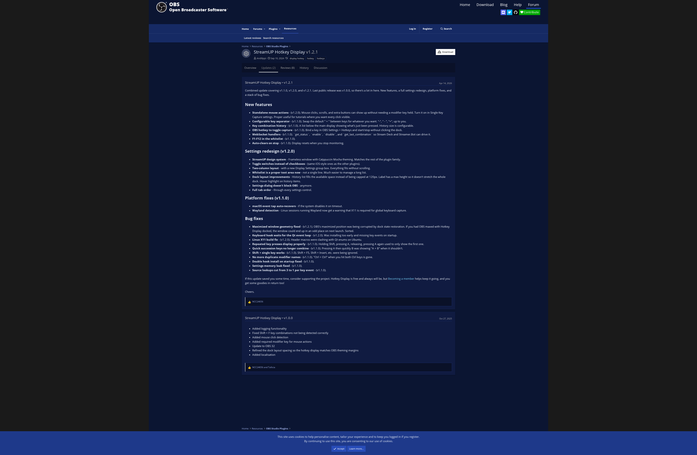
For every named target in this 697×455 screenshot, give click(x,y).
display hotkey (297, 58)
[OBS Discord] (503, 12)
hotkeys (321, 58)
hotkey (310, 58)
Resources (290, 28)
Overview (250, 68)
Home (465, 4)
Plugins (273, 28)
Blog (504, 4)
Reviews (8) (288, 68)
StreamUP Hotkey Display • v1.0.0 (269, 318)
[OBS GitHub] (515, 12)
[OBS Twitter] (509, 12)
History (304, 68)
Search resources (273, 38)
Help (518, 4)
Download (485, 4)
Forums (257, 28)
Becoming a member (401, 278)
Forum (533, 4)
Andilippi (261, 58)
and (263, 367)
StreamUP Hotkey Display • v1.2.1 (269, 82)
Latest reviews (252, 38)
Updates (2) (268, 68)
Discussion (320, 68)
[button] (264, 29)
